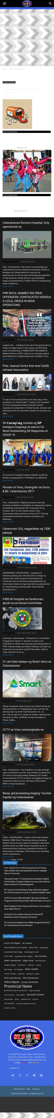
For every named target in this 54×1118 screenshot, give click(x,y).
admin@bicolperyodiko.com (32, 1068)
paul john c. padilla (32, 974)
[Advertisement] (27, 38)
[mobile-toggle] (4, 3)
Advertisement (19, 1089)
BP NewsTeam (8, 211)
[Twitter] (27, 1075)
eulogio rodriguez (10, 965)
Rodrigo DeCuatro (9, 148)
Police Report (12, 982)
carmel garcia (43, 948)
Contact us (36, 1089)
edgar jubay (28, 960)
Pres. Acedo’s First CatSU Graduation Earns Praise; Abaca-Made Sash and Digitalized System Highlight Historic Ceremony (25, 870)
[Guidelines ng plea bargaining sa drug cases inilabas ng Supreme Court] (27, 114)
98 (8, 859)
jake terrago (8, 969)
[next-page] (11, 859)
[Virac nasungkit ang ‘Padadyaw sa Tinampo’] (27, 171)
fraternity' (31, 965)
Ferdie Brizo (22, 965)
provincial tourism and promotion (15, 990)
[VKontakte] (41, 1075)
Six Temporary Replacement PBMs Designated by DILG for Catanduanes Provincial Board (27, 923)
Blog (28, 1089)
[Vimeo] (34, 1075)
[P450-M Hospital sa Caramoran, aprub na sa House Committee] (27, 618)
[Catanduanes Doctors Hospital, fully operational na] (27, 244)
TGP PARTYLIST (9, 1003)
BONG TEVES (33, 948)
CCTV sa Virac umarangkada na (23, 729)
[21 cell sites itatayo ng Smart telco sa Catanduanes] (27, 683)
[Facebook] (20, 1075)
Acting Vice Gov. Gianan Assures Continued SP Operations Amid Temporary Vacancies (23, 915)
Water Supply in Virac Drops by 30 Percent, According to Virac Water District (27, 907)
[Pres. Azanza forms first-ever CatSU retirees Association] (27, 382)
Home (5, 69)
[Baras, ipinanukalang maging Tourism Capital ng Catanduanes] (27, 815)
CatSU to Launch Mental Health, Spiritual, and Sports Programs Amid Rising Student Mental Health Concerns (27, 899)
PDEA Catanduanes (12, 978)
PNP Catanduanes (31, 978)
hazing (38, 965)
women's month (9, 1008)
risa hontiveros (9, 995)
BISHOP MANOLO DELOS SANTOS (15, 948)
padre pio (21, 974)
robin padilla (20, 995)
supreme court (26, 999)
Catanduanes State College (13, 952)
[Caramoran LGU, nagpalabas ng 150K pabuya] (27, 550)
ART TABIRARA (27, 943)
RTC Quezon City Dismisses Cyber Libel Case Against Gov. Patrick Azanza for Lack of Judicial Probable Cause (27, 891)
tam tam (35, 999)
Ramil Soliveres (9, 567)
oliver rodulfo (31, 969)
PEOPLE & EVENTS (9, 82)
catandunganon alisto (31, 952)
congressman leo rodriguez (24, 956)
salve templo (8, 999)
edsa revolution (40, 961)
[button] (50, 3)
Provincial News (18, 986)
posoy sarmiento (29, 982)
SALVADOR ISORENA (35, 994)
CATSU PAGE (8, 956)
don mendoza (41, 956)
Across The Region (12, 943)
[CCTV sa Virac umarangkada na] (27, 747)
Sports (17, 999)
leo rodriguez (18, 969)
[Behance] (12, 1075)
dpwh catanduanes (12, 960)
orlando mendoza (10, 974)
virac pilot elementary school (26, 1003)
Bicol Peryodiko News (10, 132)
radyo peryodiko (34, 990)
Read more (7, 286)
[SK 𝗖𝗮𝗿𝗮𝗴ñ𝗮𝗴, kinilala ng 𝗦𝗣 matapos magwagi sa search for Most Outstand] (27, 452)
